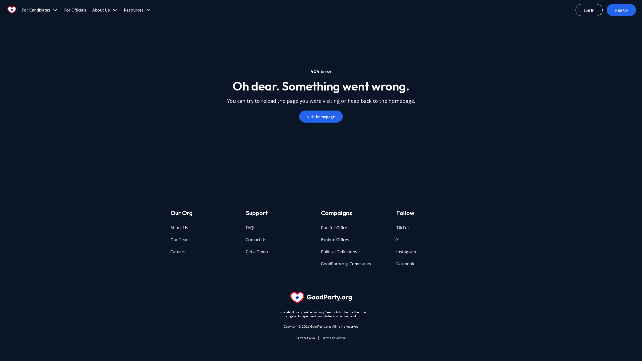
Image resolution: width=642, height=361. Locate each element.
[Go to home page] (12, 10)
